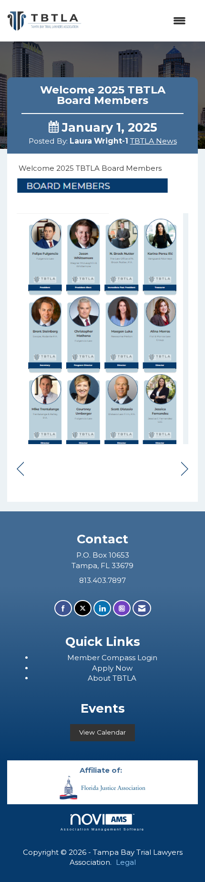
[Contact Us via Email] (142, 608)
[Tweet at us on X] (83, 608)
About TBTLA (112, 678)
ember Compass (105, 657)
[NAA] (102, 786)
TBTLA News (153, 140)
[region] (184, 469)
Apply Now (112, 668)
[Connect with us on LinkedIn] (102, 608)
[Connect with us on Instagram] (122, 608)
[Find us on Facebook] (63, 608)
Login (147, 657)
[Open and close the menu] (138, 21)
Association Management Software (102, 829)
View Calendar (102, 732)
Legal (126, 862)
